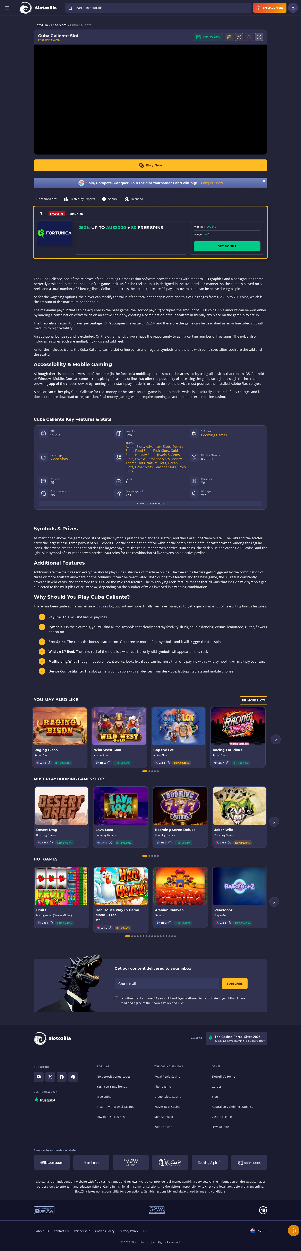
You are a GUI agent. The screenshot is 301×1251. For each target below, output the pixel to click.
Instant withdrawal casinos (115, 1107)
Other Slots (144, 467)
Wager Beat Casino (167, 1107)
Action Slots (135, 446)
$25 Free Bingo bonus (112, 1086)
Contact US (61, 1231)
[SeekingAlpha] (210, 1162)
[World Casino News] (170, 1162)
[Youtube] (39, 1077)
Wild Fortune (163, 1127)
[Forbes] (91, 1162)
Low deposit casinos (111, 1117)
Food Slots (143, 450)
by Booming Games (49, 39)
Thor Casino (162, 1086)
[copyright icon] (44, 1209)
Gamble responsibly (158, 1191)
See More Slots (254, 700)
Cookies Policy (104, 1231)
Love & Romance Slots (152, 459)
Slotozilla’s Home (223, 1076)
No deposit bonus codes (113, 1076)
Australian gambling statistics (232, 1107)
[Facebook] (62, 1077)
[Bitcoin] (52, 1162)
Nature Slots (156, 463)
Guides (217, 1086)
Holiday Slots (145, 455)
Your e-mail (127, 983)
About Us (42, 1231)
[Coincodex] (249, 1162)
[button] (50, 763)
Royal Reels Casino (167, 1076)
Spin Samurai (163, 1117)
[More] (293, 1230)
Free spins (104, 1097)
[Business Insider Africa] (131, 1162)
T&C (145, 1231)
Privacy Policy (128, 1231)
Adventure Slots (158, 446)
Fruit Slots (161, 450)
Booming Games (214, 435)
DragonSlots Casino (167, 1097)
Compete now (212, 183)
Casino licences (222, 1117)
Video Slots (59, 459)
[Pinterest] (73, 1077)
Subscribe (235, 983)
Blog (215, 1097)
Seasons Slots (165, 467)
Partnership (82, 1231)
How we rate (220, 1127)
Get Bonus (227, 246)
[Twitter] (50, 1077)
